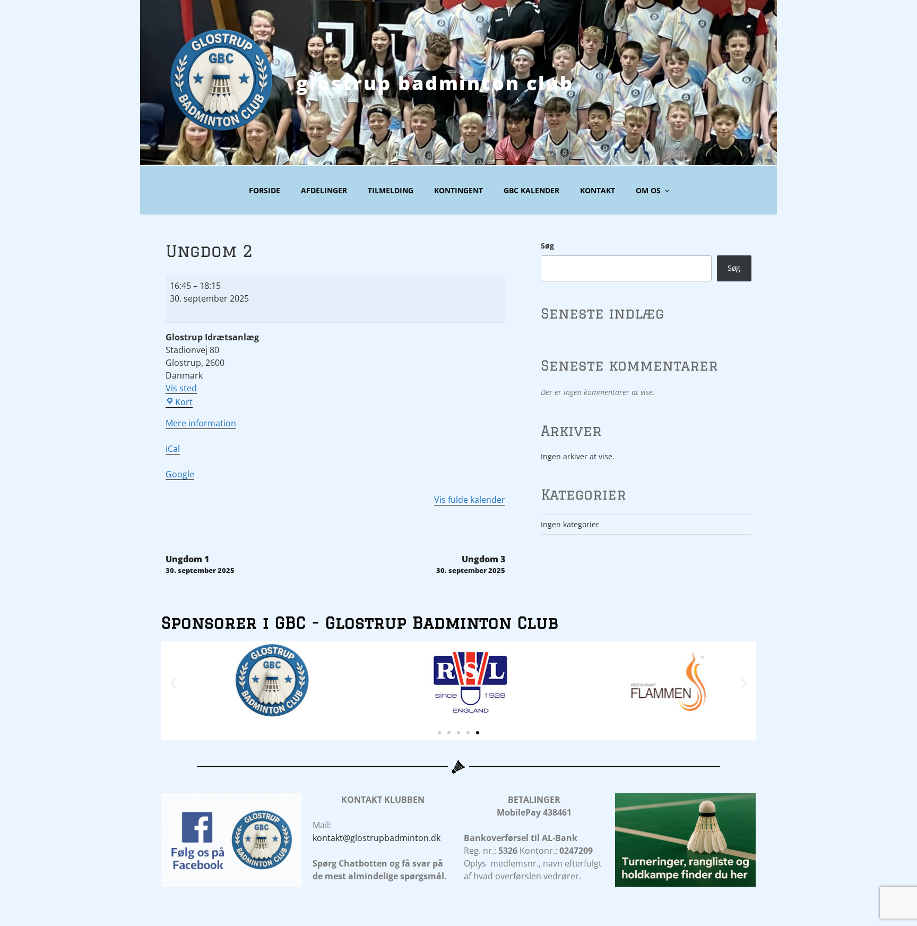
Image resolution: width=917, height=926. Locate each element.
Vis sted (181, 388)
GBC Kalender (531, 190)
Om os (648, 190)
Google (180, 474)
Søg (547, 246)
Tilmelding (390, 190)
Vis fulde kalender (469, 499)
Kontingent (458, 190)
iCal (173, 449)
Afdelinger (324, 190)
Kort (184, 402)
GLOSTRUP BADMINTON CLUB (435, 83)
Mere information (201, 423)
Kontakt (597, 190)
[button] (173, 682)
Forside (264, 190)
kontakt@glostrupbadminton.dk (376, 838)
